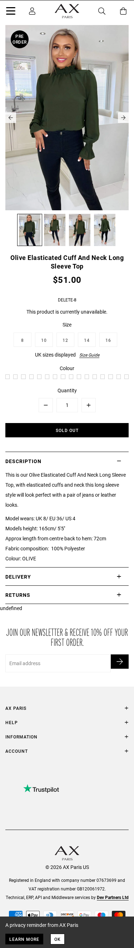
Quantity (67, 390)
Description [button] (23, 461)
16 (108, 340)
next (123, 117)
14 (87, 340)
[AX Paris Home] (67, 11)
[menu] (10, 12)
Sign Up (120, 661)
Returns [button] (17, 594)
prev (10, 117)
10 (44, 340)
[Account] (32, 11)
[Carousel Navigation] (67, 117)
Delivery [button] (18, 576)
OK (57, 939)
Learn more (24, 939)
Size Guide (89, 355)
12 (65, 340)
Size (67, 324)
